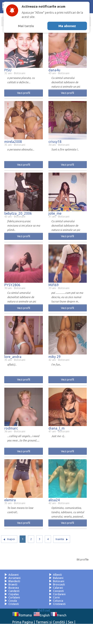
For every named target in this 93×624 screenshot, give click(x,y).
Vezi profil (23, 92)
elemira (10, 500)
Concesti (58, 590)
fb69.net (43, 610)
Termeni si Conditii (50, 622)
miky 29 (54, 357)
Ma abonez (67, 26)
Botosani (58, 581)
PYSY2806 (12, 285)
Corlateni (14, 597)
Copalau (13, 594)
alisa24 (54, 500)
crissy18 (54, 142)
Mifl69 (53, 285)
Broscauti (59, 584)
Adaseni (13, 574)
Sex (70, 622)
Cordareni (59, 594)
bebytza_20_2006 (18, 213)
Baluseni (58, 577)
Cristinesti (59, 603)
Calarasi (58, 587)
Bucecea (13, 587)
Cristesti (13, 603)
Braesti (12, 584)
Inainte (60, 539)
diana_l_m (56, 428)
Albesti (57, 574)
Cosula (12, 600)
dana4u (54, 70)
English (45, 615)
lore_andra (12, 357)
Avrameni (14, 577)
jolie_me (54, 213)
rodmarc (11, 428)
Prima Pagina (22, 622)
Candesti (13, 590)
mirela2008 (13, 142)
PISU (7, 70)
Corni (56, 597)
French (61, 615)
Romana (25, 615)
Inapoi (11, 539)
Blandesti (14, 581)
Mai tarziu (26, 26)
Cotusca (58, 600)
